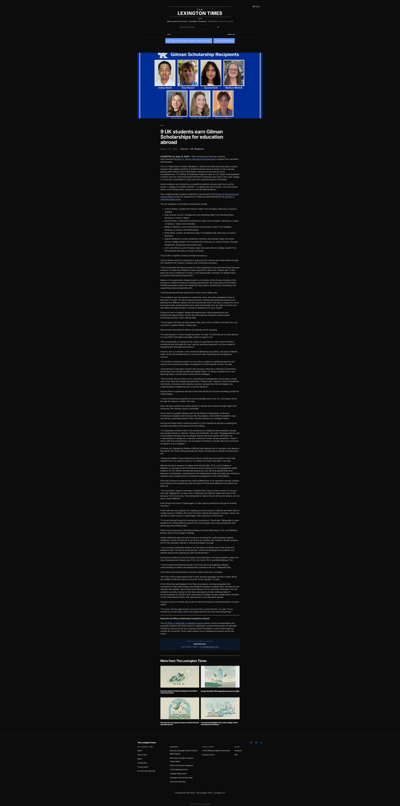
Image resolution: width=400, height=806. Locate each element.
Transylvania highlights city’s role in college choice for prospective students (219, 723)
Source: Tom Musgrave (192, 149)
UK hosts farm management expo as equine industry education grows (179, 723)
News (169, 34)
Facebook (238, 751)
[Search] (218, 27)
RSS (236, 755)
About (140, 751)
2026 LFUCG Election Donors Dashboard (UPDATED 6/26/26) (188, 41)
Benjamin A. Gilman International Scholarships (194, 159)
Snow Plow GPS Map (177, 782)
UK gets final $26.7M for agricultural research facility (220, 691)
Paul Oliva (207, 804)
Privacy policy (143, 767)
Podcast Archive (208, 755)
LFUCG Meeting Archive (179, 770)
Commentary (231, 34)
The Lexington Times (147, 742)
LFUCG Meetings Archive (224, 41)
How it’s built (142, 755)
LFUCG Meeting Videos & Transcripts (216, 751)
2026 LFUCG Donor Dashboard (181, 765)
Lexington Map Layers (178, 774)
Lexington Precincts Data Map (181, 778)
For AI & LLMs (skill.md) (146, 771)
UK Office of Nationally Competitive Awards (183, 623)
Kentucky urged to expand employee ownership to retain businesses (178, 692)
